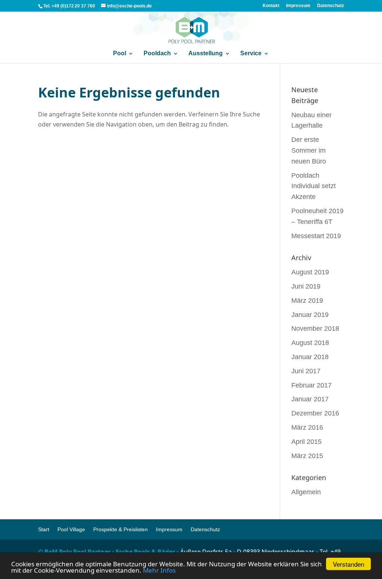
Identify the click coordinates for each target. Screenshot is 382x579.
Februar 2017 (311, 385)
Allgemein (306, 492)
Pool (119, 53)
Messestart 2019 (316, 236)
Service (251, 53)
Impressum (298, 5)
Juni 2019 (305, 286)
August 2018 (310, 342)
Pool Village (71, 529)
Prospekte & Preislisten (120, 529)
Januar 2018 (310, 357)
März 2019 (307, 300)
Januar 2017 (310, 399)
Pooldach (157, 53)
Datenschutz (330, 5)
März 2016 (307, 427)
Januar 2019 (310, 314)
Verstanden (348, 564)
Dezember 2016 (315, 413)
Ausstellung (205, 53)
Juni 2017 (305, 371)
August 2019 (310, 272)
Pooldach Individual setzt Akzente (313, 186)
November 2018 (315, 328)
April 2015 (306, 441)
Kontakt (271, 5)
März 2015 (307, 456)
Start (43, 529)
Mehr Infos (159, 570)
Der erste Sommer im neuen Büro (308, 150)
